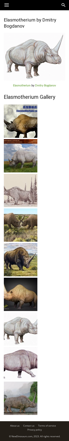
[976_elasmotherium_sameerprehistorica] (20, 414)
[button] (63, 5)
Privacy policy (34, 429)
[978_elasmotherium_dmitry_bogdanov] (20, 379)
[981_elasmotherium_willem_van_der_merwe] (20, 275)
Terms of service (47, 425)
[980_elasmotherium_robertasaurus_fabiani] (20, 310)
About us (15, 425)
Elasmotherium (22, 85)
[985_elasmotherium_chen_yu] (20, 137)
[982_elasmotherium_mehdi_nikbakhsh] (20, 241)
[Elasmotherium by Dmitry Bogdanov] (34, 79)
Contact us (28, 425)
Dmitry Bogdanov (45, 85)
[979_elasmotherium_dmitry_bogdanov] (20, 345)
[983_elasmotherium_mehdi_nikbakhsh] (20, 206)
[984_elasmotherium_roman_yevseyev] (20, 171)
